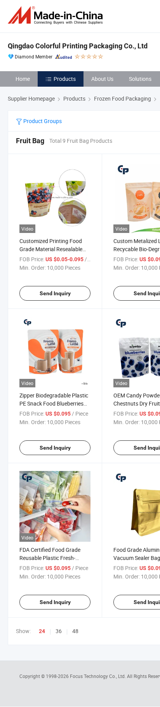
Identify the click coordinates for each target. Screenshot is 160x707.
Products (65, 78)
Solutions (140, 78)
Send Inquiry (55, 293)
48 (75, 631)
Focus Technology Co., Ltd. (98, 676)
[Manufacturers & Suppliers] (57, 15)
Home (23, 78)
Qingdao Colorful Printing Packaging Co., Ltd (78, 46)
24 (42, 631)
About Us (102, 78)
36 (59, 631)
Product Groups (42, 121)
